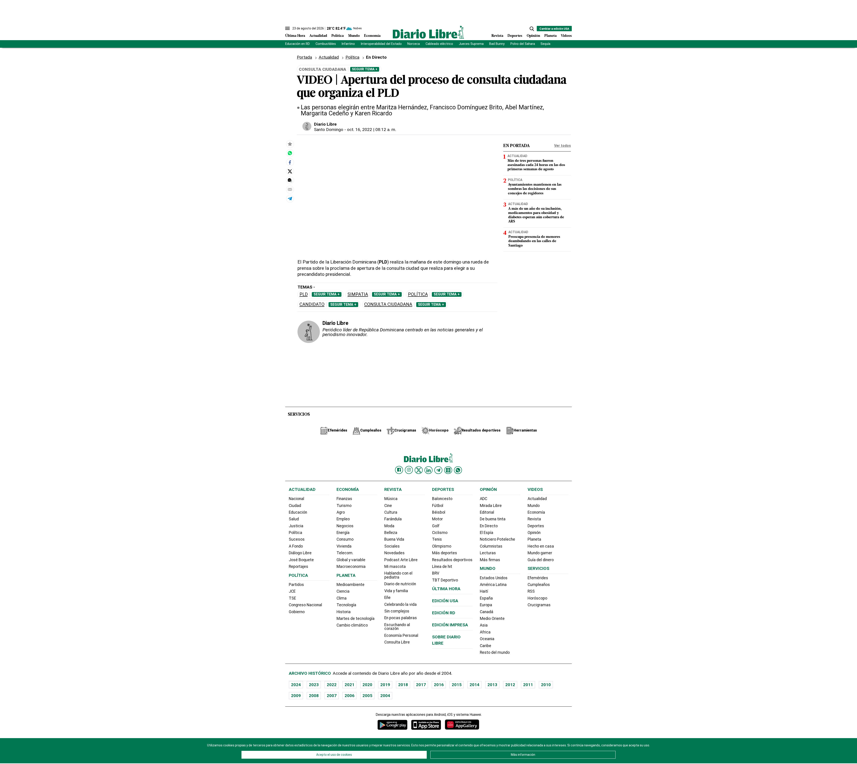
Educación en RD (297, 44)
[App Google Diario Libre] (392, 724)
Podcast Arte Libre (401, 560)
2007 (332, 695)
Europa (486, 605)
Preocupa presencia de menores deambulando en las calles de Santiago (534, 241)
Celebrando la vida (400, 604)
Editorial (487, 512)
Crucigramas (539, 605)
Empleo (343, 519)
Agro (341, 512)
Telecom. (345, 553)
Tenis (437, 539)
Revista (497, 36)
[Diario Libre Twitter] (419, 470)
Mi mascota (395, 566)
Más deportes (444, 553)
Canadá (486, 612)
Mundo (354, 36)
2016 (439, 684)
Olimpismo (441, 546)
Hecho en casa (541, 546)
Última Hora (295, 36)
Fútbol (437, 505)
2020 (367, 684)
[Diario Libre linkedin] (428, 470)
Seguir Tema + (364, 69)
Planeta (550, 36)
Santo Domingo (328, 129)
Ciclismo (439, 532)
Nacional (296, 498)
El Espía (486, 532)
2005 (367, 695)
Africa (485, 632)
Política (337, 36)
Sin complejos (396, 611)
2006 (349, 695)
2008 (314, 695)
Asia (484, 625)
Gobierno (297, 612)
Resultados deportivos (452, 560)
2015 (457, 684)
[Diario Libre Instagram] (409, 470)
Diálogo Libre (300, 553)
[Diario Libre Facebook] (399, 470)
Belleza (390, 532)
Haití (484, 591)
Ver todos (562, 145)
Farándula (393, 519)
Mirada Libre (491, 505)
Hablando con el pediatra (398, 575)
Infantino (348, 44)
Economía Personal (401, 635)
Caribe (485, 646)
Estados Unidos (494, 578)
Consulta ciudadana (388, 304)
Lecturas (488, 553)
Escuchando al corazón (397, 627)
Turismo (344, 505)
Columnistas (491, 546)
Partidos (296, 584)
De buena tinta (492, 519)
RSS (531, 591)
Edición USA (445, 600)
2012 (510, 684)
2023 (314, 684)
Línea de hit (442, 566)
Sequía (545, 44)
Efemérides (538, 578)
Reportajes (298, 566)
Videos (566, 36)
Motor (437, 519)
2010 (546, 684)
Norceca (413, 44)
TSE (292, 598)
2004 (385, 695)
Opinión (533, 36)
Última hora (446, 588)
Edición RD (443, 612)
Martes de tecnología (355, 618)
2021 (349, 684)
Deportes (515, 36)
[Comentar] (290, 180)
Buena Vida (394, 539)
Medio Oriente (492, 618)
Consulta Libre (397, 642)
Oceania (487, 639)
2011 (528, 684)
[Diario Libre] (428, 32)
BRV (435, 573)
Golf (435, 526)
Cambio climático (352, 625)
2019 (385, 684)
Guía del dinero (541, 560)
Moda (389, 526)
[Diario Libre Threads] (448, 470)
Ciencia (343, 591)
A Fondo (296, 546)
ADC (483, 498)
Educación (298, 512)
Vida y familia (396, 591)
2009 (296, 695)
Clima (342, 598)
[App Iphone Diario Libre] (426, 724)
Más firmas (490, 560)
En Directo (489, 526)
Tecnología (346, 605)
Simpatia (357, 294)
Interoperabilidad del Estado (381, 44)
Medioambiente (350, 584)
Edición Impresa (450, 624)
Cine (388, 505)
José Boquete (301, 560)
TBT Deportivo (445, 580)
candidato (312, 304)
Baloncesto (442, 498)
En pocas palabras (400, 618)
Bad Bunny (497, 44)
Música (390, 498)
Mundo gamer (540, 553)
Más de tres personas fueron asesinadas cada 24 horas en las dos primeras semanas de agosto (536, 165)
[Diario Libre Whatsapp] (458, 470)
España (486, 598)
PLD (304, 294)
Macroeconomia (351, 566)
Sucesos (297, 539)
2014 (474, 684)
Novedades (394, 553)
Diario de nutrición (400, 584)
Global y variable (351, 560)
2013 (492, 684)
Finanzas (344, 498)
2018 (403, 684)
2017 (421, 684)
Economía (372, 36)
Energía (343, 532)
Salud (294, 519)
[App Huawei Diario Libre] (462, 724)
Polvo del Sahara (522, 44)
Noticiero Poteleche (497, 539)
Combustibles (326, 44)
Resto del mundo (495, 652)
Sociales (392, 546)
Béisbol (438, 512)
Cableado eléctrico (439, 44)
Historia (344, 612)
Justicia (296, 526)
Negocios (345, 526)
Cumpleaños (539, 584)
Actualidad (318, 36)
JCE (292, 591)
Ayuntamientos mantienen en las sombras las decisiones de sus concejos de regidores (535, 189)
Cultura (390, 512)
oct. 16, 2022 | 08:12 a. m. (371, 129)
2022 (332, 684)
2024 (296, 684)
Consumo (345, 539)
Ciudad (295, 505)
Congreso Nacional (305, 605)
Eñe (387, 597)
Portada (304, 57)
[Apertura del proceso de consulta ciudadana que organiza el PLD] (290, 153)
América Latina (493, 584)
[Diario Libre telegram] (438, 470)
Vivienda (344, 546)
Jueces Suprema (471, 44)
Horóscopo (537, 598)
